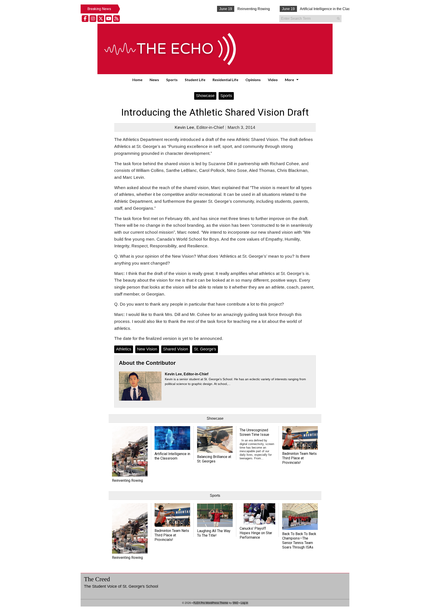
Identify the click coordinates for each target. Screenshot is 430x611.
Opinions (253, 80)
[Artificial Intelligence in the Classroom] (172, 437)
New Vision (147, 349)
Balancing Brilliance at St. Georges (214, 459)
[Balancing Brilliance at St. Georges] (215, 439)
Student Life (195, 80)
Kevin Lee (184, 127)
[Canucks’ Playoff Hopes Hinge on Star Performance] (257, 513)
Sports (172, 80)
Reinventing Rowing (239, 9)
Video (273, 80)
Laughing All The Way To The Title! (213, 533)
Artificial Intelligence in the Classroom (315, 9)
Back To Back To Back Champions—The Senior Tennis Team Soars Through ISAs (299, 540)
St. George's (205, 349)
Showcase (205, 95)
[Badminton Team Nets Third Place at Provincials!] (300, 437)
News (154, 80)
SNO (235, 603)
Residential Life (225, 80)
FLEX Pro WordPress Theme (210, 603)
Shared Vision (175, 349)
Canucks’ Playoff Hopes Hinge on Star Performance (256, 533)
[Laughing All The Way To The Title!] (215, 514)
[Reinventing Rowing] (130, 451)
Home (137, 80)
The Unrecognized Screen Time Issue (254, 432)
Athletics (123, 349)
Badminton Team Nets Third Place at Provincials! (299, 458)
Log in (244, 603)
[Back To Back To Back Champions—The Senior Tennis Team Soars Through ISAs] (300, 516)
